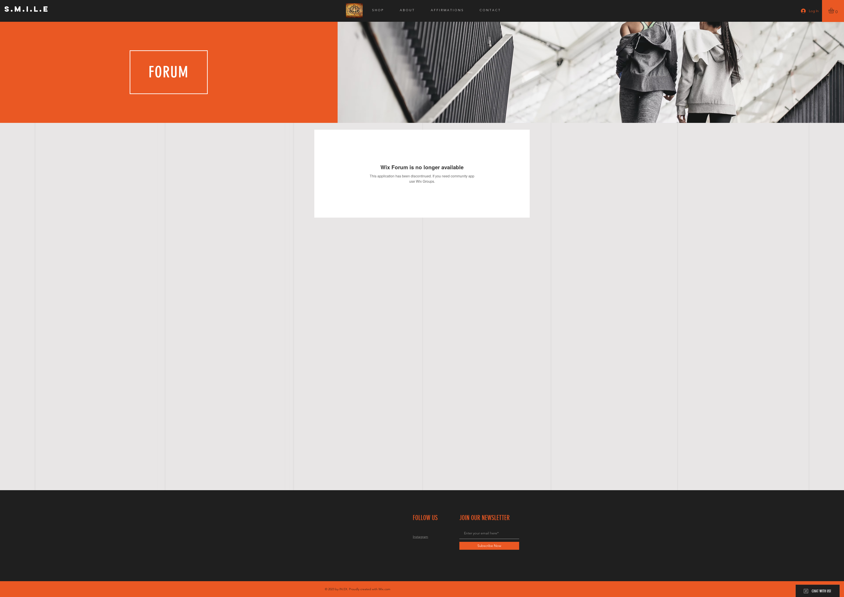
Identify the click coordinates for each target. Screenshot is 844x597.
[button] (834, 10)
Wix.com (384, 589)
